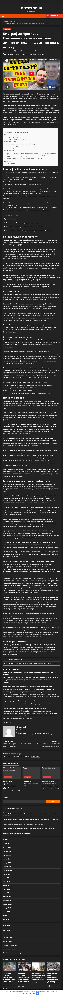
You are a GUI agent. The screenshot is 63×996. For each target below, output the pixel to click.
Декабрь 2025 (7, 851)
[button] (3, 15)
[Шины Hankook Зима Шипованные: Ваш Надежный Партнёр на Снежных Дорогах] (53, 966)
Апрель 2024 (7, 889)
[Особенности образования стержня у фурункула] (31, 773)
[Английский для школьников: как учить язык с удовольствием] (38, 966)
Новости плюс (7, 941)
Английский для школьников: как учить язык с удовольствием (24, 824)
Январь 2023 (7, 908)
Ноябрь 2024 (7, 863)
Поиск (5, 797)
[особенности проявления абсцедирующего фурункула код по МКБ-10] (12, 773)
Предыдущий (17, 743)
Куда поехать (7, 934)
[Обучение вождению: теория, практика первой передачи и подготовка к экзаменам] (24, 966)
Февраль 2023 (7, 904)
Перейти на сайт (23, 733)
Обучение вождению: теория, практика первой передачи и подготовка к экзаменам (30, 819)
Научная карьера (11, 141)
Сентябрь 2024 (7, 870)
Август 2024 (6, 874)
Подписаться (55, 16)
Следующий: (48, 743)
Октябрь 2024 (7, 866)
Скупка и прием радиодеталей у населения (17, 833)
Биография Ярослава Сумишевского (17, 133)
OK (37, 993)
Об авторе (8, 161)
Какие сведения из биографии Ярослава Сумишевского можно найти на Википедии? (33, 153)
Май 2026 (6, 844)
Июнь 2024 (6, 881)
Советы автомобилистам (11, 949)
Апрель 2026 (7, 848)
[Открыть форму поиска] (44, 15)
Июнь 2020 (6, 912)
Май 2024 (6, 885)
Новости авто (7, 938)
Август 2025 (6, 859)
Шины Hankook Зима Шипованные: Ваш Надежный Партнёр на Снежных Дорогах (29, 828)
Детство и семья (13, 137)
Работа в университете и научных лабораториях (22, 144)
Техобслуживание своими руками (14, 953)
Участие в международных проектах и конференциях (24, 146)
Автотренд (31, 7)
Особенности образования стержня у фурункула (31, 783)
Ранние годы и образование (14, 135)
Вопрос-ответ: (9, 150)
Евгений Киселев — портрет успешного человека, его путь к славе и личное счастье (50, 784)
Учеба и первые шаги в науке (17, 139)
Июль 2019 (6, 919)
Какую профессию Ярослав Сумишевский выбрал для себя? (26, 158)
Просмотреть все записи (41, 733)
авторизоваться (35, 756)
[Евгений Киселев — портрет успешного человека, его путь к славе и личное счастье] (51, 773)
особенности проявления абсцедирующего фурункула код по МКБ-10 (9, 785)
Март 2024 (6, 893)
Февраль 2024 (7, 897)
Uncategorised (7, 29)
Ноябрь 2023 (7, 900)
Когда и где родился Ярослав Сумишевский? (22, 156)
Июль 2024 (6, 878)
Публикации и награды (15, 148)
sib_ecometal (7, 50)
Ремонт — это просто (10, 945)
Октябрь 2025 (7, 855)
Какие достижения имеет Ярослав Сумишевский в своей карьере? (28, 155)
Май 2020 (6, 915)
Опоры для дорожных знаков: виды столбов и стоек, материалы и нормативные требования (9, 979)
